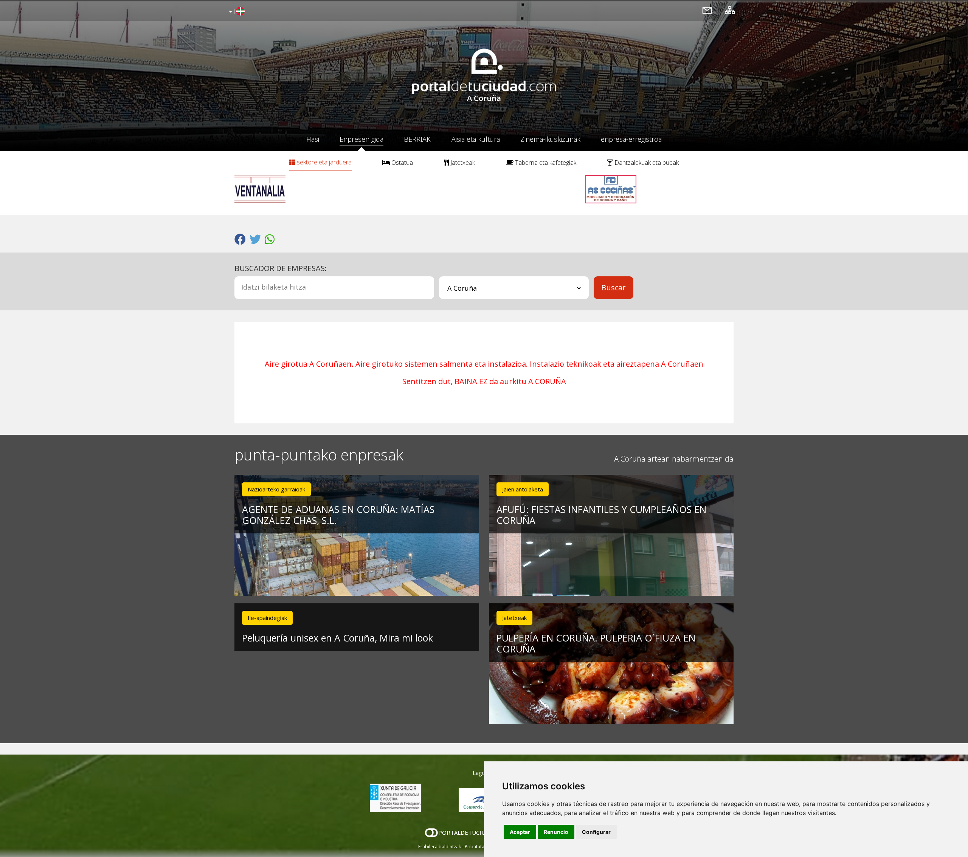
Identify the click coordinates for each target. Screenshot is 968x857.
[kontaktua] (707, 10)
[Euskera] (236, 12)
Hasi (312, 139)
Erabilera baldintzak (439, 846)
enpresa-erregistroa (631, 139)
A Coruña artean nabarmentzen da (674, 459)
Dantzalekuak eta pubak (646, 162)
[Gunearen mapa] (729, 10)
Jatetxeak (462, 162)
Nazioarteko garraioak (276, 489)
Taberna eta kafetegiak (544, 162)
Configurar (596, 832)
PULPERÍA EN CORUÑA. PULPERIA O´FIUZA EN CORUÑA (595, 643)
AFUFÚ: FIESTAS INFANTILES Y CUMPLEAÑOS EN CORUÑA (601, 515)
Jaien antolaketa (522, 489)
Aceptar (520, 832)
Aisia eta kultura (475, 139)
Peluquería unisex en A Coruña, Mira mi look (337, 637)
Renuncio (556, 832)
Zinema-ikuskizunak (550, 139)
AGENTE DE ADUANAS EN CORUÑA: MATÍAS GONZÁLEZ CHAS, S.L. (338, 515)
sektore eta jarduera (323, 162)
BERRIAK (417, 139)
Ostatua (401, 162)
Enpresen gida (361, 139)
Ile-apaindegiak (267, 617)
